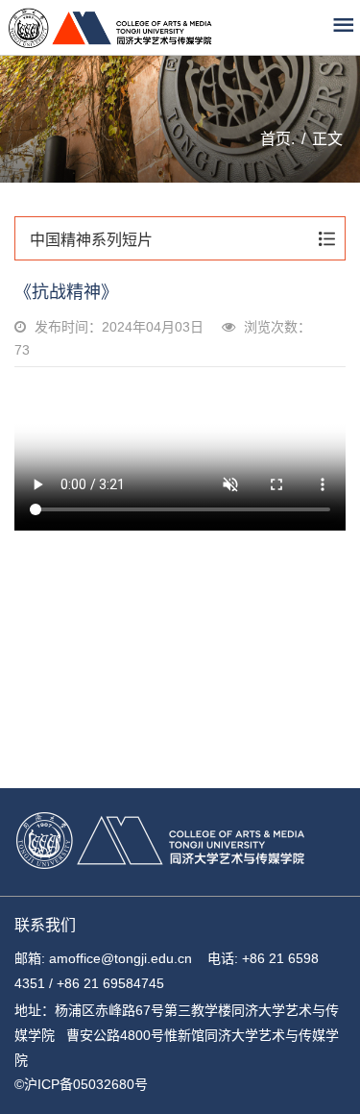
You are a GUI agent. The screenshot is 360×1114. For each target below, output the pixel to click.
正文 (327, 139)
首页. (277, 139)
